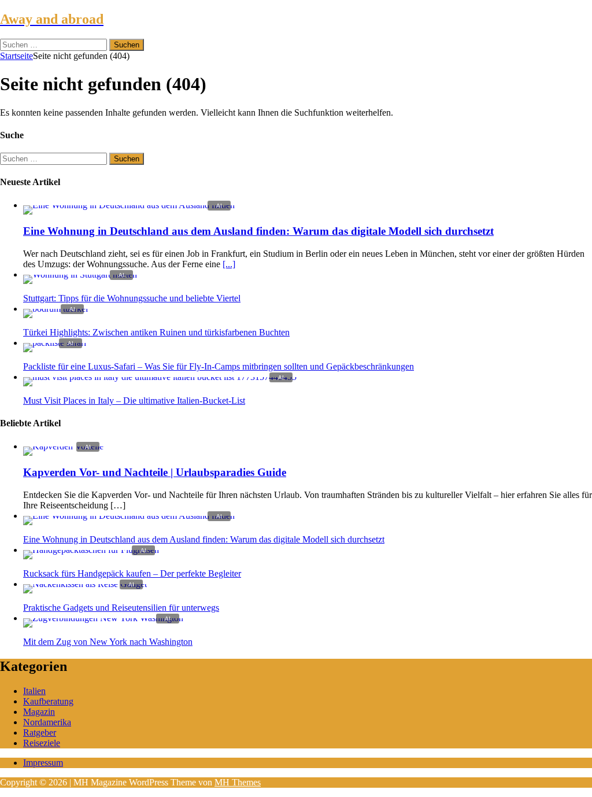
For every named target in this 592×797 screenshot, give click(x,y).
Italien (34, 691)
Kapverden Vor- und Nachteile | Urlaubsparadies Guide (154, 472)
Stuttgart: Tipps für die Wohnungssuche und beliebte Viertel (131, 298)
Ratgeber (39, 732)
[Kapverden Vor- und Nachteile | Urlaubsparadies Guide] (63, 446)
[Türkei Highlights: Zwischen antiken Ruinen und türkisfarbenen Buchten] (55, 308)
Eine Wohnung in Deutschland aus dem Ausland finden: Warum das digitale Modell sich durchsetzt (258, 231)
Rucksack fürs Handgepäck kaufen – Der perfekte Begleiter (132, 573)
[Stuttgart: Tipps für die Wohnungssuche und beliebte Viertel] (80, 274)
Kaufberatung (48, 701)
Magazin (39, 712)
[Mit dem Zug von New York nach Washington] (103, 618)
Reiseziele (41, 743)
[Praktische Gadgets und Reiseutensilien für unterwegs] (85, 584)
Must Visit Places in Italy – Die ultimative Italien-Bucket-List (134, 400)
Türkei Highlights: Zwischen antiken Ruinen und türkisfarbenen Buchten (156, 332)
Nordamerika (47, 722)
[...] (229, 264)
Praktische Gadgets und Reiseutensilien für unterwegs (121, 607)
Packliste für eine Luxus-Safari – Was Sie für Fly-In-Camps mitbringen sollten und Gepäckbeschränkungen (218, 366)
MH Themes (237, 782)
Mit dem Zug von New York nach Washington (108, 642)
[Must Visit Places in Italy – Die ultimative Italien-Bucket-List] (160, 377)
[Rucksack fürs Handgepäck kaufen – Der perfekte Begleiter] (91, 550)
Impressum (43, 763)
